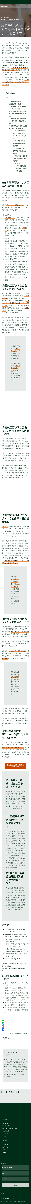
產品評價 (5, 1133)
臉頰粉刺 (18, 1033)
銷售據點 (5, 1147)
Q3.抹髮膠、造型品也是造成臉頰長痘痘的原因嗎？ (20, 158)
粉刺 (25, 1033)
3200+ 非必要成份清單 (9, 1128)
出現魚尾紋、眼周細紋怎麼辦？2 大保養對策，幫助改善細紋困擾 (16, 994)
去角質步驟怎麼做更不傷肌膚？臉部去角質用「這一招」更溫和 (17, 999)
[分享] (15, 1029)
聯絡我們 (5, 1152)
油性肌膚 (12, 1033)
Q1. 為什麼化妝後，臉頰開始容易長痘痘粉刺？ (19, 143)
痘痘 (22, 1033)
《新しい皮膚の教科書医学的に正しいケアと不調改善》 (17, 945)
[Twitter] (15, 1024)
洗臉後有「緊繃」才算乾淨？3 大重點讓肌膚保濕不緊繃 (16, 989)
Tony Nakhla (17, 958)
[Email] (15, 1026)
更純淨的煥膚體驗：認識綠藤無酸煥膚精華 (15, 766)
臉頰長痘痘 (6, 1038)
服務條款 (3, 1201)
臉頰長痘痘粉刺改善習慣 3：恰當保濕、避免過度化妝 (18, 120)
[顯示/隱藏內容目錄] (7, 98)
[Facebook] (15, 1019)
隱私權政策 (9, 1201)
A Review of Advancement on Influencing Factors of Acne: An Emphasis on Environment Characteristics (16, 938)
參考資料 (18, 163)
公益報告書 (6, 1131)
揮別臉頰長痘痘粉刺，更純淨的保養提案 (21, 168)
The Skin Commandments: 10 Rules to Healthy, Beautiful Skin (16, 950)
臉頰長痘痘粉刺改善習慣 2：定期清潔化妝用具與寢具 (18, 113)
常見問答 (5, 1144)
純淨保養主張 (6, 1126)
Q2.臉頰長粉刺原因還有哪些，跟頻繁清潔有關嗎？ (20, 150)
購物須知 (5, 1149)
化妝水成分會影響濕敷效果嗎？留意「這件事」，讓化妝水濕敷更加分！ (17, 1009)
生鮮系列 (5, 1136)
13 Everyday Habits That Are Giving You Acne (15, 930)
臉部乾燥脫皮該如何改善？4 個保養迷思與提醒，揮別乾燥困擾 (16, 1003)
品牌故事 (5, 1123)
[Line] (15, 1021)
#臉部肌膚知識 (6, 6)
